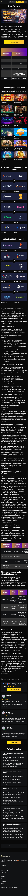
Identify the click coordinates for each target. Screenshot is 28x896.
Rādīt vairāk (14, 742)
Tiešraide (11, 91)
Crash (17, 91)
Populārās (3, 91)
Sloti (23, 91)
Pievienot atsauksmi (14, 689)
